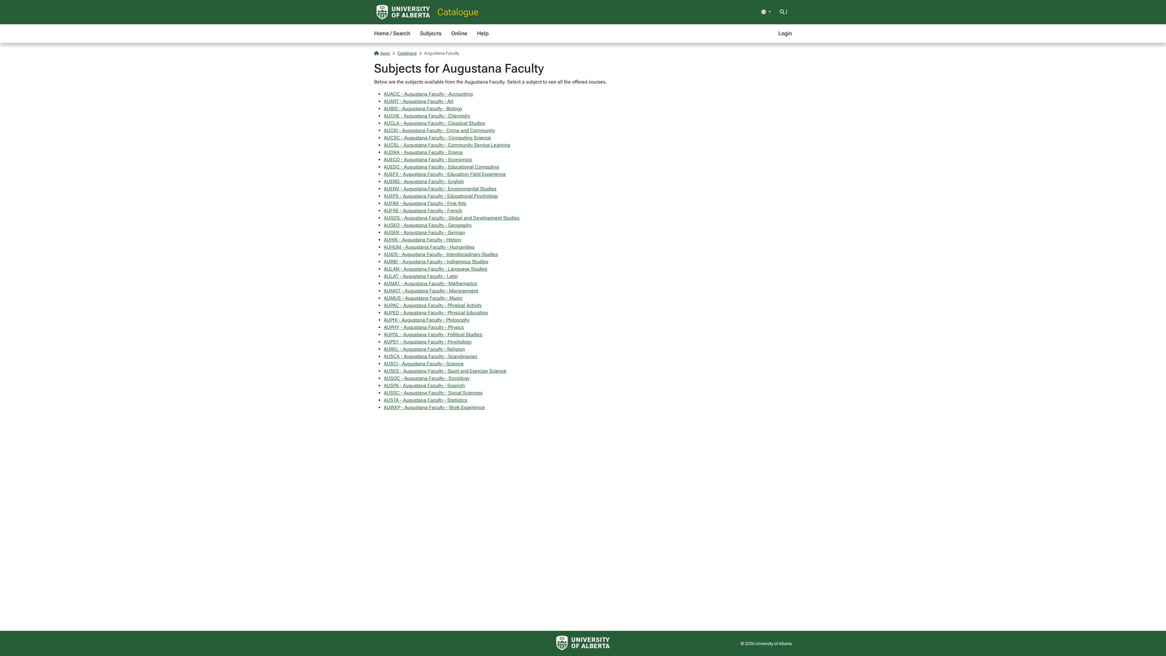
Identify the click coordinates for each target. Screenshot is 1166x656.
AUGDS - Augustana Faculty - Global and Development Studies (452, 218)
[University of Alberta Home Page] (403, 12)
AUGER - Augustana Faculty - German (424, 232)
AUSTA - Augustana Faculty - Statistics (425, 400)
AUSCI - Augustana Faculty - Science (424, 364)
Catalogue (458, 12)
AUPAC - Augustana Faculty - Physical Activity (433, 305)
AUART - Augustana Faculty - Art (418, 101)
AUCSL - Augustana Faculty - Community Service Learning (447, 145)
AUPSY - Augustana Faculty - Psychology (428, 342)
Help (483, 33)
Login (785, 33)
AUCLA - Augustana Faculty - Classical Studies (434, 123)
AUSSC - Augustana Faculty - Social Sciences (433, 393)
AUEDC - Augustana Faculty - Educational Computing (441, 167)
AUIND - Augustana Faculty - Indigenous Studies (436, 262)
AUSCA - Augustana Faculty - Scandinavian (430, 356)
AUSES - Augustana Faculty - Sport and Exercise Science (445, 371)
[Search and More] (783, 12)
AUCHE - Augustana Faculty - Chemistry (427, 116)
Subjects (431, 33)
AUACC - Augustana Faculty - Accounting (428, 94)
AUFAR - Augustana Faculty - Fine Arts (425, 203)
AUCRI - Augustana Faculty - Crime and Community (439, 130)
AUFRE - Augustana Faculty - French (423, 211)
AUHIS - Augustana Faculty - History (422, 240)
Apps (385, 53)
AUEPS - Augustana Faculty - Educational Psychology (441, 196)
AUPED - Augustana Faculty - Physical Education (436, 313)
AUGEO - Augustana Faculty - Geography (428, 225)
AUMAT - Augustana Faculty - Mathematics (430, 283)
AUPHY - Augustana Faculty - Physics (424, 327)
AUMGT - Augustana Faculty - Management (431, 291)
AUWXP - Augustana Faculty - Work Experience (434, 407)
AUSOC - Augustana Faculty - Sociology (426, 378)
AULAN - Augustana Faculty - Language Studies (435, 269)
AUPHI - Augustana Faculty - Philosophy (426, 320)
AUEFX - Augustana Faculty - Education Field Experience (445, 174)
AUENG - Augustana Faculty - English (424, 181)
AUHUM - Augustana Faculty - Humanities (429, 247)
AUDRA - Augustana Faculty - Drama (423, 152)
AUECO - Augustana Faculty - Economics (428, 159)
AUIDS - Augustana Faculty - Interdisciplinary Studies (441, 254)
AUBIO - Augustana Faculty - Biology (423, 108)
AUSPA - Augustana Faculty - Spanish (424, 385)
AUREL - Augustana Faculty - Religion (424, 349)
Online (459, 33)
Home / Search (392, 33)
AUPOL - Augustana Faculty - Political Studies (433, 334)
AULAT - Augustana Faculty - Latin (421, 276)
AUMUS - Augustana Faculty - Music (423, 298)
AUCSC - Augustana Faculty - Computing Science (437, 138)
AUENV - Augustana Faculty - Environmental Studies (440, 189)
